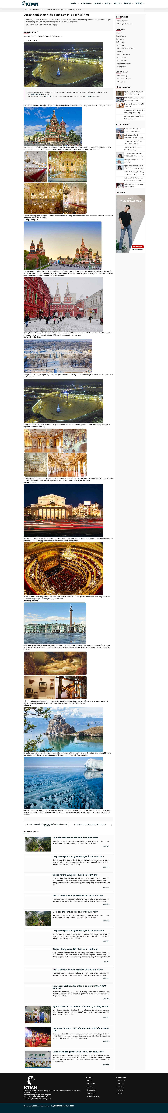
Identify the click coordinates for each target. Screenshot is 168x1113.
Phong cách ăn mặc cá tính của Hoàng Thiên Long (134, 112)
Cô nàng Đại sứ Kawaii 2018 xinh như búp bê (133, 118)
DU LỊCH (117, 3)
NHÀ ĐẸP (139, 3)
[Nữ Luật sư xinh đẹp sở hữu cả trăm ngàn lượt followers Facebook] (120, 102)
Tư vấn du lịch (123, 76)
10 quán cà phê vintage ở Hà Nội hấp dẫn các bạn (78, 857)
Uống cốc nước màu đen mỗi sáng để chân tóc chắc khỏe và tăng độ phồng (134, 156)
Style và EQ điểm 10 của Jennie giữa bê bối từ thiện (134, 136)
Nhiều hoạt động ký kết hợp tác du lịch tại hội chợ (78, 1052)
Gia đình (121, 45)
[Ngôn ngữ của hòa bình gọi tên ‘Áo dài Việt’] (120, 185)
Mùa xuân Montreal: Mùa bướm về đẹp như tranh (90, 825)
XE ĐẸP (107, 3)
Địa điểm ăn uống (93, 1096)
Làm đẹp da (91, 1090)
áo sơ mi (88, 96)
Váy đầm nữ (91, 1083)
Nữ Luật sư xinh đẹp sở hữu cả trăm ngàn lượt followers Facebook (134, 100)
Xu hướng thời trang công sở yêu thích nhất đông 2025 (133, 180)
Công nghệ (122, 57)
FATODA (89, 1080)
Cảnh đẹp (122, 82)
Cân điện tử (122, 21)
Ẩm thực (121, 42)
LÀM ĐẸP (98, 3)
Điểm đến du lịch (124, 79)
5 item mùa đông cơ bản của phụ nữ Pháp (133, 149)
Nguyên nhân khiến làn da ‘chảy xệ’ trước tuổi (133, 93)
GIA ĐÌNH (73, 3)
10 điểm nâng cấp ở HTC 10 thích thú (134, 105)
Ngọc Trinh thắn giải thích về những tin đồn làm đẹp (134, 167)
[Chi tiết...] (106, 846)
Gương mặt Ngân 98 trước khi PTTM (133, 161)
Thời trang (122, 36)
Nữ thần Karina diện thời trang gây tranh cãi (133, 143)
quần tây (48, 96)
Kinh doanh (122, 60)
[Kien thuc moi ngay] (30, 4)
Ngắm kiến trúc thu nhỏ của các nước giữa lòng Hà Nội (80, 1007)
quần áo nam (36, 94)
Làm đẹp (121, 33)
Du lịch (43, 9)
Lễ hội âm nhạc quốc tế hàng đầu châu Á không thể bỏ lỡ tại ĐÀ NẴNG (47, 825)
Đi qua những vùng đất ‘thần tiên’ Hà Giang (75, 875)
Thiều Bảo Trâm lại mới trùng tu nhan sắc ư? (132, 130)
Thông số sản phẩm (125, 24)
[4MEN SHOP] (130, 224)
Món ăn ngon (91, 1093)
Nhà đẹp (121, 39)
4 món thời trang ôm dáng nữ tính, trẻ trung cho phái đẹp (134, 174)
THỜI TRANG (86, 3)
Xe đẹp (121, 51)
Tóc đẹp (89, 1087)
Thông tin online (124, 63)
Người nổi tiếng (124, 54)
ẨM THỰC (128, 3)
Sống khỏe (122, 67)
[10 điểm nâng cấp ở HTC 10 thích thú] (120, 105)
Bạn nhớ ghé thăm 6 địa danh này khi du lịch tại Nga (64, 9)
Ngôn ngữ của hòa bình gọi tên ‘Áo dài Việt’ (134, 186)
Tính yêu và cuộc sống (126, 48)
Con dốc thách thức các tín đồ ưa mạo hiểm (75, 838)
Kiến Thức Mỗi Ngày (33, 9)
